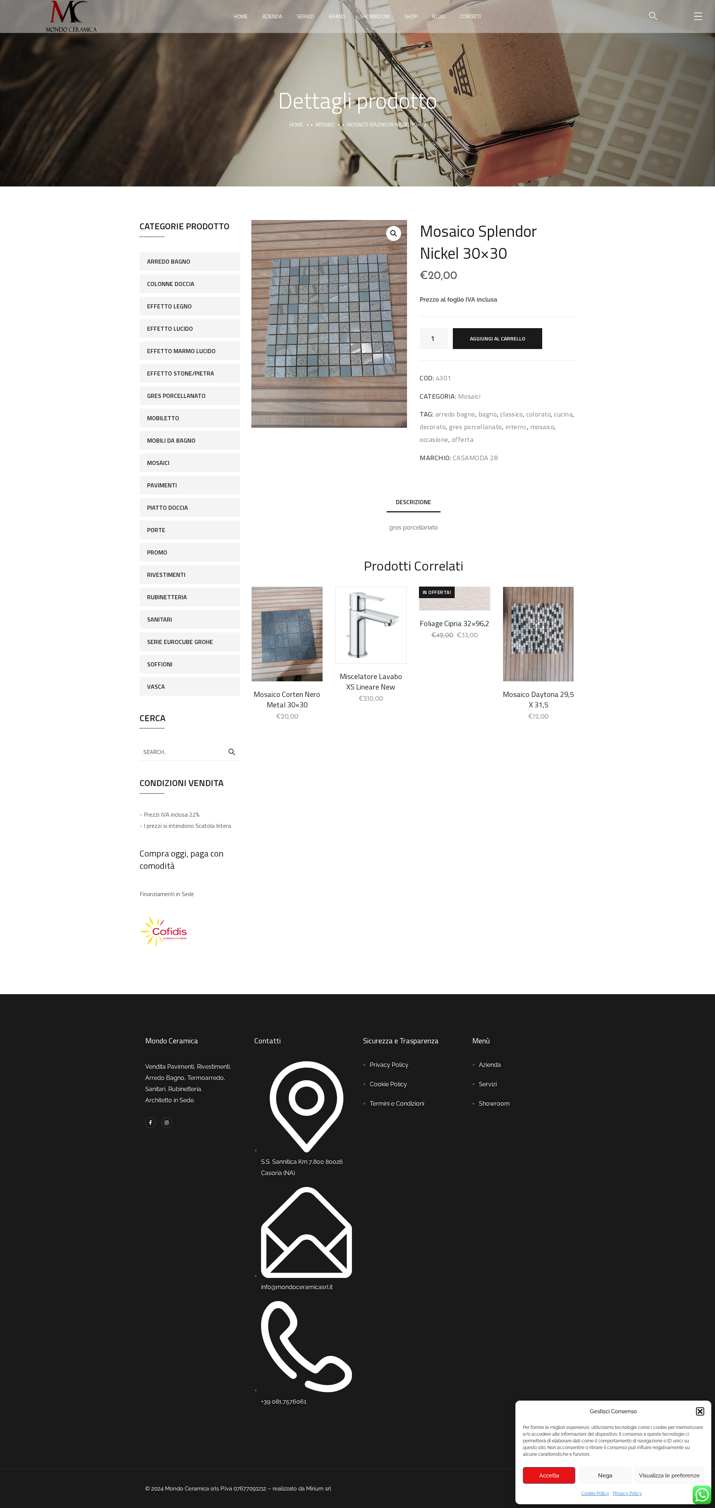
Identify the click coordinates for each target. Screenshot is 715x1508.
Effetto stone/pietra (180, 373)
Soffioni (159, 664)
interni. (516, 427)
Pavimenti (162, 485)
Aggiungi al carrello (497, 338)
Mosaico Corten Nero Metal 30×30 (287, 699)
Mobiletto (163, 418)
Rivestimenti (166, 574)
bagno (488, 414)
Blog (438, 16)
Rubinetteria (167, 597)
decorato (433, 427)
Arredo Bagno (168, 261)
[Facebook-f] (150, 1122)
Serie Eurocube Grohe (180, 641)
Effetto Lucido (170, 328)
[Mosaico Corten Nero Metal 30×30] (287, 634)
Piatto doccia (167, 507)
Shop (410, 16)
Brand (337, 16)
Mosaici (325, 124)
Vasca (156, 686)
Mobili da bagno (171, 440)
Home (241, 16)
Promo (157, 552)
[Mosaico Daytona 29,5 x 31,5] (538, 634)
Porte (156, 529)
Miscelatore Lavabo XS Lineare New (371, 681)
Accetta (549, 1475)
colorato (538, 414)
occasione (434, 439)
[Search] (231, 752)
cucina (563, 414)
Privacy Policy (627, 1493)
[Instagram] (166, 1122)
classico (511, 414)
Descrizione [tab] (413, 501)
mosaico (542, 427)
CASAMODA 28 (475, 458)
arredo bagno (455, 414)
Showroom (375, 16)
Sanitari (159, 619)
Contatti (470, 16)
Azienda (272, 16)
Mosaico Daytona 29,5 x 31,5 (538, 699)
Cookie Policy (595, 1493)
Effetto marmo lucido (181, 350)
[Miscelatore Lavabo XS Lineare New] (371, 625)
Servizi (305, 16)
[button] (700, 1411)
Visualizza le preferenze (669, 1475)
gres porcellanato (475, 427)
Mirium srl (319, 1488)
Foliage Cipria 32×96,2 (454, 623)
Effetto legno (169, 306)
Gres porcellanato (176, 395)
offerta (463, 439)
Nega (605, 1475)
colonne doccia (170, 283)
